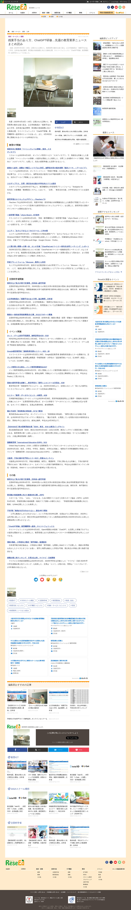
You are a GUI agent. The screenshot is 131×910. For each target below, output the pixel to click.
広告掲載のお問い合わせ (53, 892)
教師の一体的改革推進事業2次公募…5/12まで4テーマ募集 (29, 315)
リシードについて (71, 892)
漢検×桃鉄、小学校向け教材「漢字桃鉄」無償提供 (26, 542)
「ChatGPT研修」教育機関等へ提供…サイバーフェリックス (30, 526)
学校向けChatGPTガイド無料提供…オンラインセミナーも (33, 719)
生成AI (22, 12)
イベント (92, 12)
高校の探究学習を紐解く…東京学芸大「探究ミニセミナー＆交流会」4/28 (35, 383)
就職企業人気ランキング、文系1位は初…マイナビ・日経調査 (31, 558)
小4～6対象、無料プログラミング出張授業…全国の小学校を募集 (76, 135)
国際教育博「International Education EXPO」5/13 (27, 442)
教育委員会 (56, 600)
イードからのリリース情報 (94, 892)
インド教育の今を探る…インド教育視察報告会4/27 (27, 367)
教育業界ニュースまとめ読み (19, 610)
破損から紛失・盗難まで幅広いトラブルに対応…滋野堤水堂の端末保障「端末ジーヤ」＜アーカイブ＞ (47, 168)
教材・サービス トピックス (57, 605)
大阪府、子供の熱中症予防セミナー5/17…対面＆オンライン (30, 458)
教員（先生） (70, 600)
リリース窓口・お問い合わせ (37, 892)
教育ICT (60, 128)
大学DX (34, 12)
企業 (99, 877)
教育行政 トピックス (17, 605)
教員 (99, 874)
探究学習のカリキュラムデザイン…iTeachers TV (26, 199)
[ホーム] (8, 31)
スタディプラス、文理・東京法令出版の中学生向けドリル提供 (31, 184)
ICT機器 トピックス (36, 605)
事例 (80, 12)
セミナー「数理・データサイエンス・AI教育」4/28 (27, 395)
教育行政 (57, 12)
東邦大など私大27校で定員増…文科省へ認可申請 (26, 283)
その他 (60, 16)
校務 (52, 16)
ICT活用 (85, 872)
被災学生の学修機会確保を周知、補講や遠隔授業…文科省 (73, 139)
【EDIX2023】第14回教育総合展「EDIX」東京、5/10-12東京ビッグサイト (36, 427)
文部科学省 (43, 600)
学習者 (100, 872)
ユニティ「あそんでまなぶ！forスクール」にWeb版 (27, 231)
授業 (44, 16)
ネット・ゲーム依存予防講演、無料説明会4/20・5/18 (28, 336)
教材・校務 (45, 12)
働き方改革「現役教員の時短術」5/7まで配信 (25, 411)
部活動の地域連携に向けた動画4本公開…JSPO (25, 495)
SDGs (84, 874)
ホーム (11, 12)
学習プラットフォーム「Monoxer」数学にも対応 (26, 262)
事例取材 (85, 884)
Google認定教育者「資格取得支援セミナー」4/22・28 (28, 351)
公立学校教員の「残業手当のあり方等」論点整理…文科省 (29, 299)
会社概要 (63, 892)
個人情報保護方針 (82, 892)
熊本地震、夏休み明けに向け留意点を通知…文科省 (71, 131)
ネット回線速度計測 (118, 869)
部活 (73, 605)
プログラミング (87, 879)
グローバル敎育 (87, 877)
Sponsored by (75, 678)
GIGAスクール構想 (27, 600)
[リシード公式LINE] (120, 862)
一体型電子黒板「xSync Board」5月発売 (23, 215)
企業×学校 (86, 882)
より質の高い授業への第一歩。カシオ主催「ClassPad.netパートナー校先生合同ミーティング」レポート (48, 246)
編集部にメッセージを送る (82, 144)
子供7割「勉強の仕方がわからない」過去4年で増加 (27, 511)
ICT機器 (69, 12)
